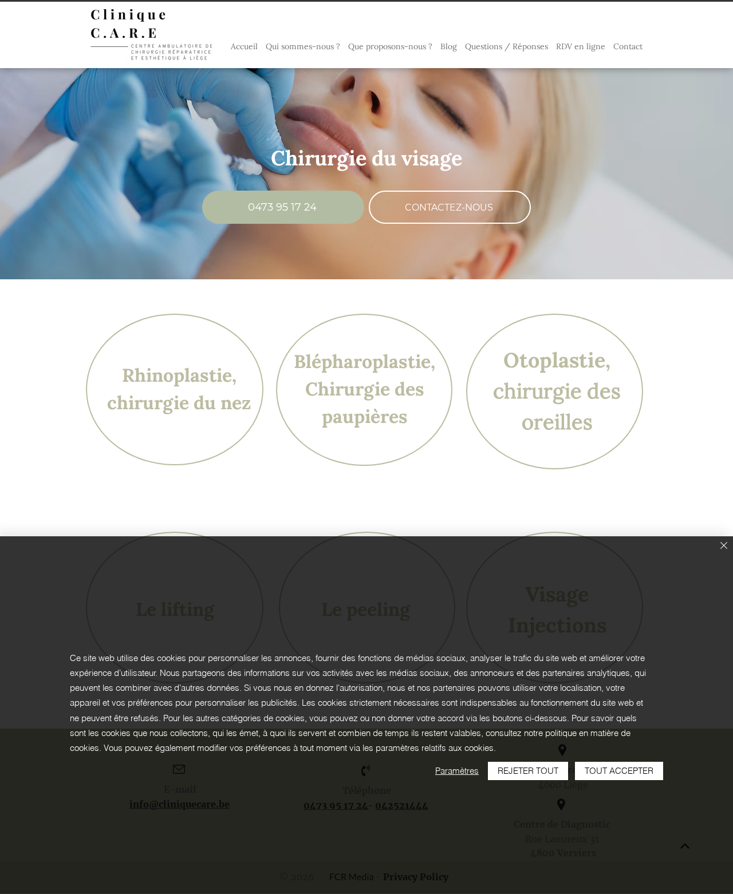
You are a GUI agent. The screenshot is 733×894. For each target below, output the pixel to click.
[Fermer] (724, 546)
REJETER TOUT (528, 770)
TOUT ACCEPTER (619, 770)
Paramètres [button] (457, 770)
